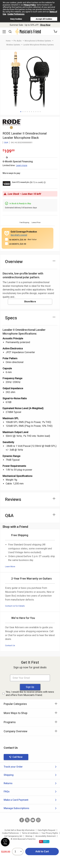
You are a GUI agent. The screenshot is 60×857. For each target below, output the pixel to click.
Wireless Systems (13, 45)
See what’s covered (19, 235)
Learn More (10, 566)
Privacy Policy (30, 5)
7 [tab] (33, 111)
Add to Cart (42, 851)
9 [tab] (38, 111)
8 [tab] (35, 111)
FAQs (7, 791)
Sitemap (28, 836)
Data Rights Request (46, 830)
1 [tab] (20, 111)
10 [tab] (40, 111)
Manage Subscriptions (16, 808)
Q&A (6, 142)
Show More (30, 301)
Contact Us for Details (15, 606)
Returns (8, 783)
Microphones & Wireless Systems (38, 41)
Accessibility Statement (45, 836)
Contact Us (10, 645)
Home (8, 41)
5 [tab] (29, 111)
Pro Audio (18, 41)
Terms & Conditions (30, 833)
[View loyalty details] (45, 183)
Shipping (9, 774)
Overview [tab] (14, 261)
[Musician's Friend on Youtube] (33, 820)
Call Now (17, 757)
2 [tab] (22, 111)
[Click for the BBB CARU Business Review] (44, 841)
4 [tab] (27, 111)
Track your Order (13, 766)
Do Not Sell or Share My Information (20, 830)
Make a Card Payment (16, 799)
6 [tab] (31, 111)
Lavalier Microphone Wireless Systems (38, 45)
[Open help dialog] (5, 842)
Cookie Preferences (15, 14)
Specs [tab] (11, 317)
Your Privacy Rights (50, 833)
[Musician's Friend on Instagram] (38, 820)
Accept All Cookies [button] (44, 19)
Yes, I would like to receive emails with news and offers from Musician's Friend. (30, 693)
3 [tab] (25, 111)
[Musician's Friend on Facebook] (21, 820)
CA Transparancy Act (13, 836)
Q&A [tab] (9, 515)
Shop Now (45, 25)
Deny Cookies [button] (16, 19)
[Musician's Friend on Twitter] (27, 820)
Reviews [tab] (13, 499)
